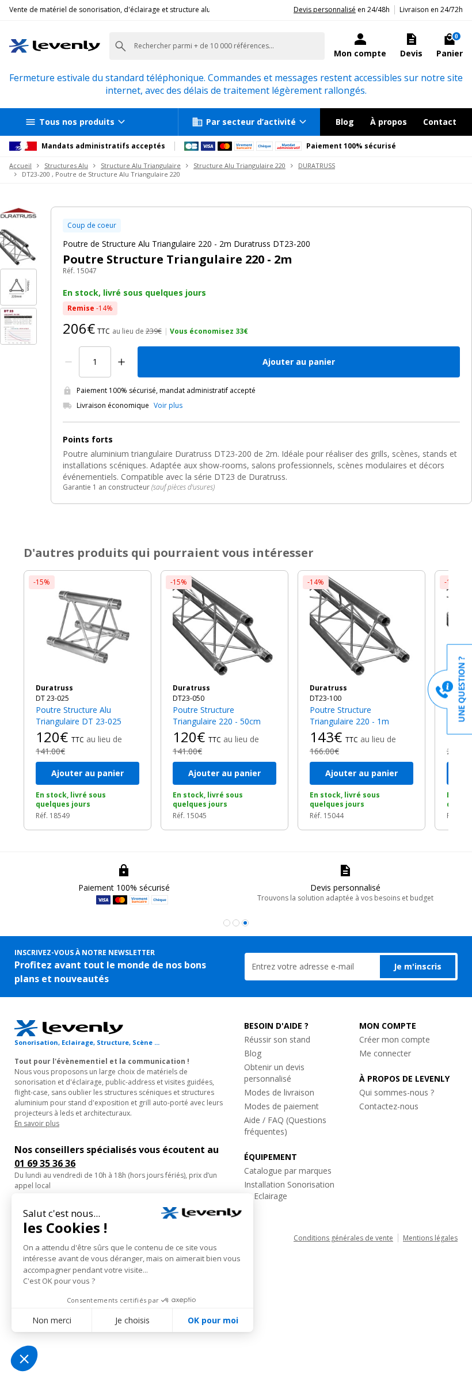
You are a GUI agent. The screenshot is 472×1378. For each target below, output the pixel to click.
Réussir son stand (277, 1039)
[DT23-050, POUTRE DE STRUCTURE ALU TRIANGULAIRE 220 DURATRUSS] (224, 627)
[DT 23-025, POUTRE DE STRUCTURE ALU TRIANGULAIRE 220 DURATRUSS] (87, 627)
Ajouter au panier (298, 361)
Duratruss (54, 688)
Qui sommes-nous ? (396, 1092)
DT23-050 (188, 698)
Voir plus (168, 405)
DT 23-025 (52, 698)
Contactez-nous (388, 1106)
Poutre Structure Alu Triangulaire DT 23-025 (78, 715)
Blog (345, 121)
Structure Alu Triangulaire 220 (239, 165)
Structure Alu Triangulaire (141, 165)
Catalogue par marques (288, 1170)
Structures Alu (66, 165)
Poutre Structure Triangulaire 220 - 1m (349, 715)
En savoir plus (36, 1123)
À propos (388, 121)
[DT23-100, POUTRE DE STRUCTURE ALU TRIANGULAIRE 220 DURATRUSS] (361, 627)
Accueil (20, 165)
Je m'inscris (417, 966)
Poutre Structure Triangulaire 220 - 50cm (217, 715)
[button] (226, 922)
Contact (439, 121)
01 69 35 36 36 (44, 1163)
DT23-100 (325, 698)
